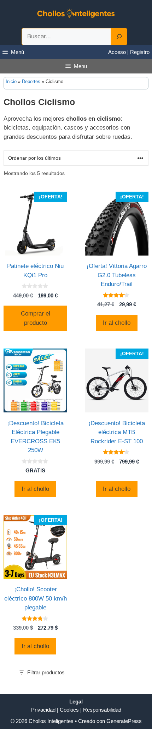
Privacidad (43, 710)
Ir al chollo (116, 322)
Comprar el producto (35, 318)
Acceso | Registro (129, 52)
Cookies (69, 710)
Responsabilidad (102, 710)
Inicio (11, 81)
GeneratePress (124, 721)
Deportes (31, 81)
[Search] (119, 36)
